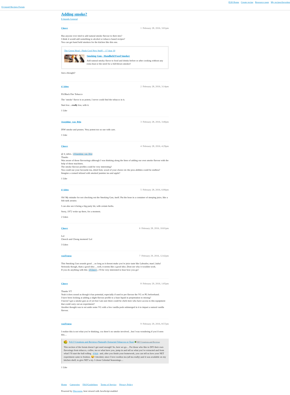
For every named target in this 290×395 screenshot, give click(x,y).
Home (64, 384)
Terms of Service (108, 384)
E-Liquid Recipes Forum (13, 7)
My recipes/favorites (280, 2)
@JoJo (95, 353)
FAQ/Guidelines (90, 384)
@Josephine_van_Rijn (82, 154)
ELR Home (234, 2)
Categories (75, 384)
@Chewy (93, 270)
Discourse (77, 391)
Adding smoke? (74, 14)
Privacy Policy (126, 384)
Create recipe (247, 2)
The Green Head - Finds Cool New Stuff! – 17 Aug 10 (89, 50)
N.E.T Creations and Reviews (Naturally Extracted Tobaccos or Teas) (101, 342)
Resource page (262, 2)
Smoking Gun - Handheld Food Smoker (108, 56)
